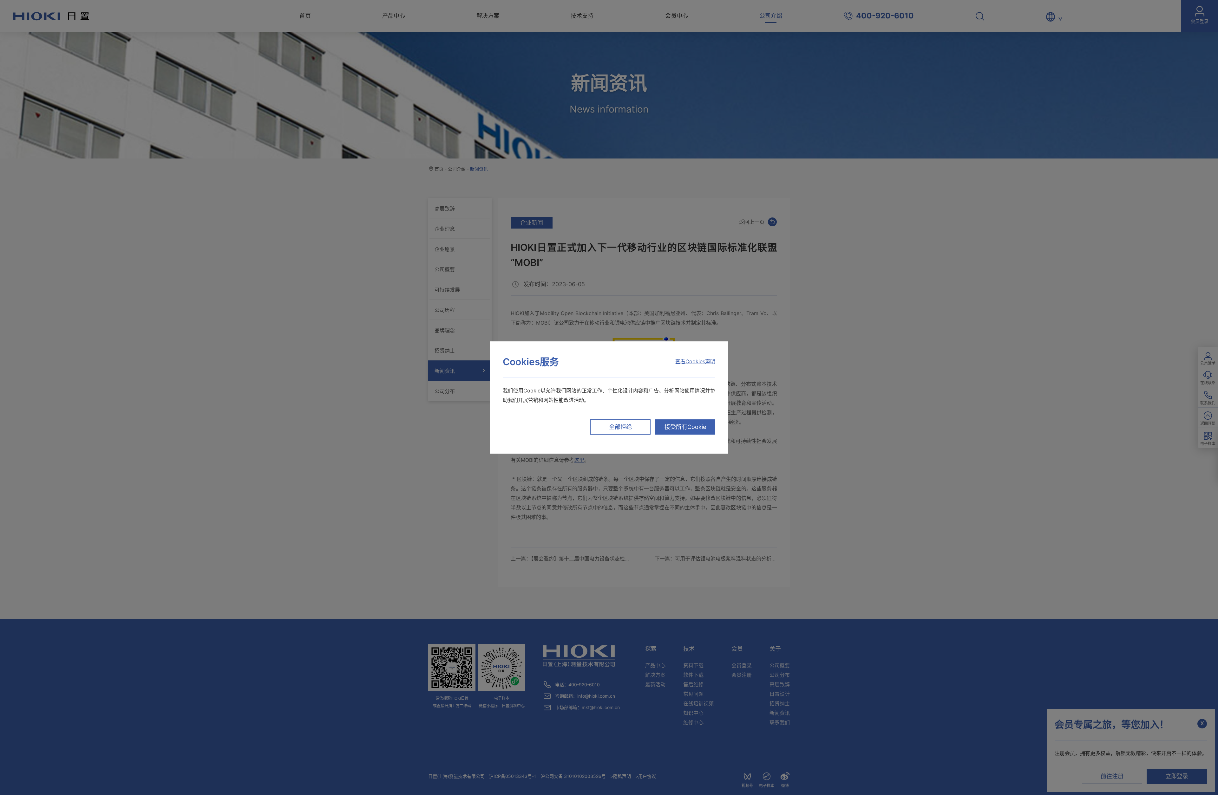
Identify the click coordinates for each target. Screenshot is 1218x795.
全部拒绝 (620, 426)
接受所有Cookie (685, 426)
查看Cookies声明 (695, 361)
